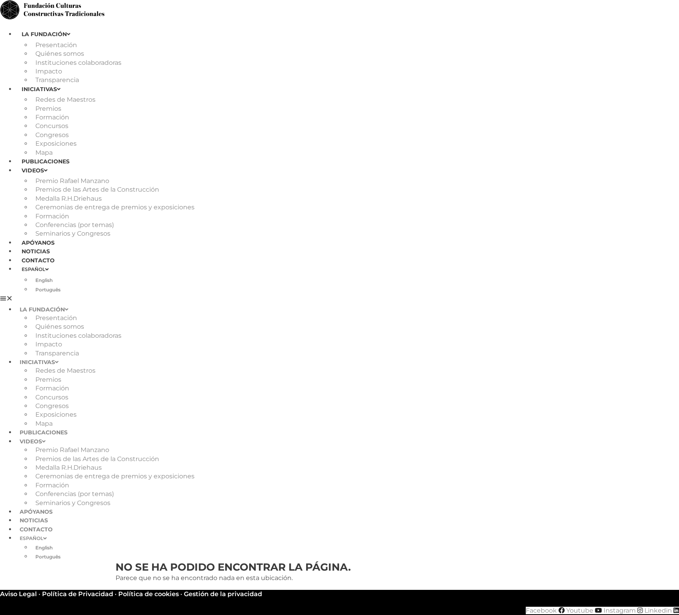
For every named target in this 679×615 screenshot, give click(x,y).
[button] (339, 298)
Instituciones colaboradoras (78, 62)
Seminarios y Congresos (72, 233)
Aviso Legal (18, 594)
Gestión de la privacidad (223, 594)
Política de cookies (148, 594)
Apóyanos (38, 242)
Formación (52, 117)
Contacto (38, 260)
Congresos (52, 135)
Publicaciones (46, 161)
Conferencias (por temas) (74, 225)
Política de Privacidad (77, 594)
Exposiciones (56, 143)
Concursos (51, 126)
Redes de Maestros (65, 99)
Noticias (36, 251)
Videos (33, 170)
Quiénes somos (59, 53)
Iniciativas (39, 89)
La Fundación (44, 34)
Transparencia (57, 80)
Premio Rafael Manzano (72, 181)
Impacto (48, 71)
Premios (48, 108)
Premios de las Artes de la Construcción (97, 189)
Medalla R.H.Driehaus (68, 198)
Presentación (56, 45)
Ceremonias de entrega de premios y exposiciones (115, 207)
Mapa (44, 152)
